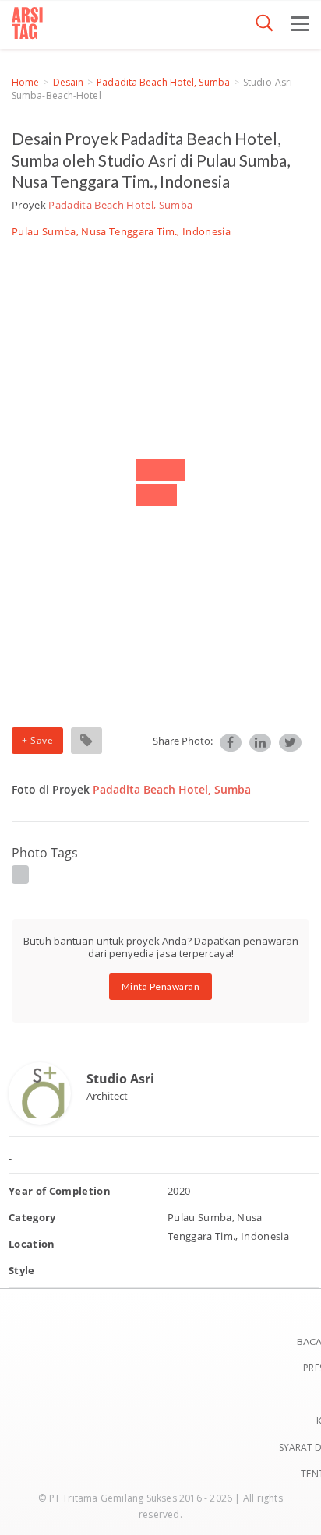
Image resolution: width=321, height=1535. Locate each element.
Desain (68, 82)
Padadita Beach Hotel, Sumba (163, 82)
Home (25, 82)
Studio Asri (120, 1078)
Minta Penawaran (161, 986)
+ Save (37, 740)
